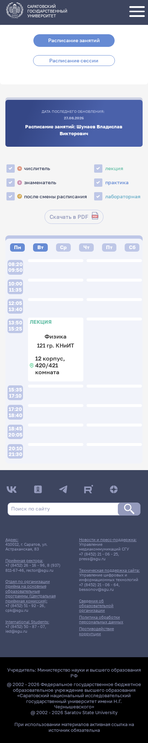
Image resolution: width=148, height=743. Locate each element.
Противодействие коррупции (96, 631)
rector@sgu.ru (40, 570)
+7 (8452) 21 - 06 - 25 (98, 554)
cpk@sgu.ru (16, 610)
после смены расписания (52, 196)
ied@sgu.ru (16, 631)
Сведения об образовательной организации (96, 605)
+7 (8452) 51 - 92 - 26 (24, 605)
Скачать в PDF (69, 217)
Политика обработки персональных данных (101, 619)
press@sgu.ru (92, 558)
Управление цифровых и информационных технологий (108, 577)
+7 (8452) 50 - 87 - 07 (25, 626)
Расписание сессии (73, 60)
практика (117, 182)
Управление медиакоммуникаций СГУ (104, 546)
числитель (34, 168)
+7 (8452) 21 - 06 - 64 (99, 584)
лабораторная (122, 196)
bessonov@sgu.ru (96, 589)
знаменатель (37, 182)
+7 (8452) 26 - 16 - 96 (25, 565)
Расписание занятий (74, 40)
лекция (114, 168)
